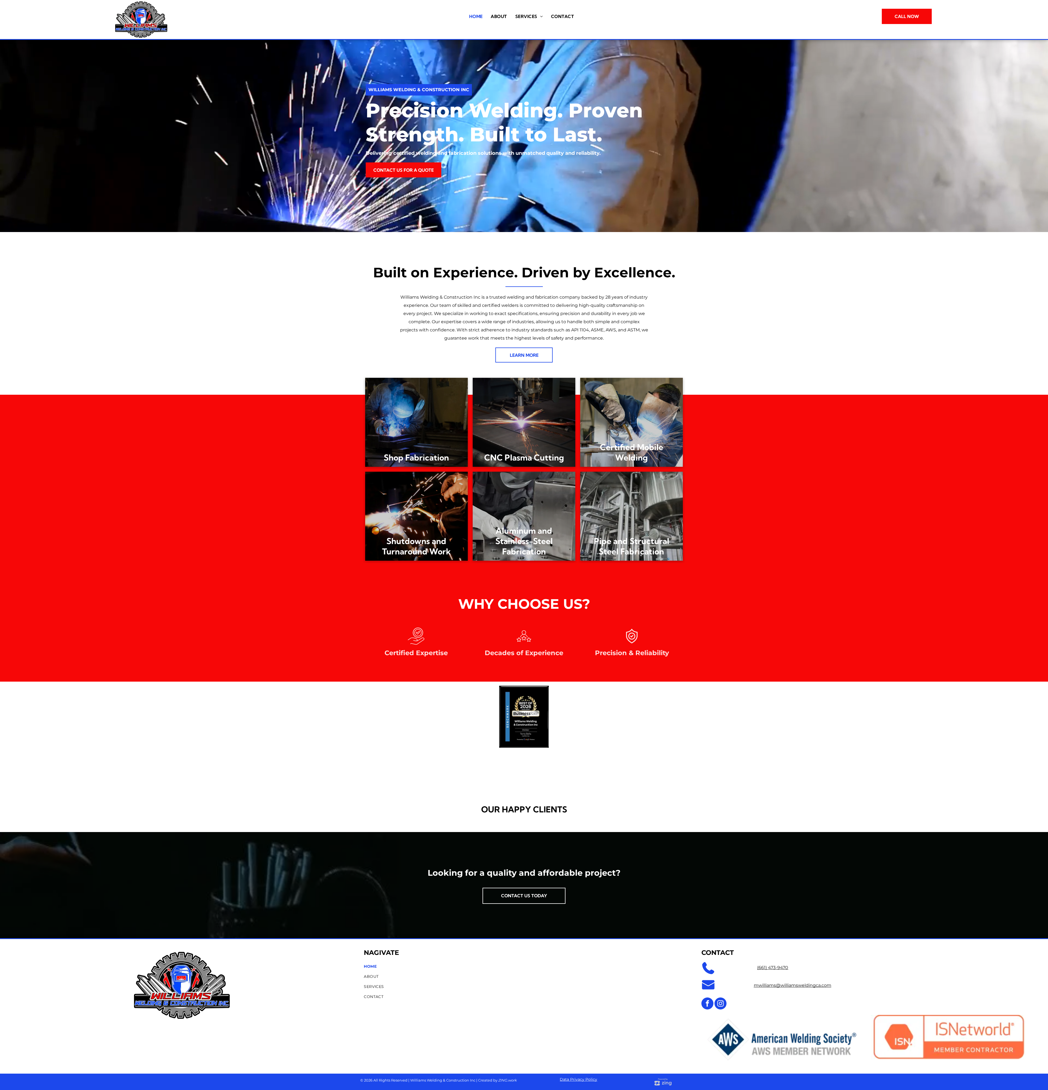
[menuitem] (476, 16)
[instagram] (720, 1004)
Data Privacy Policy (578, 1079)
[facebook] (707, 1004)
